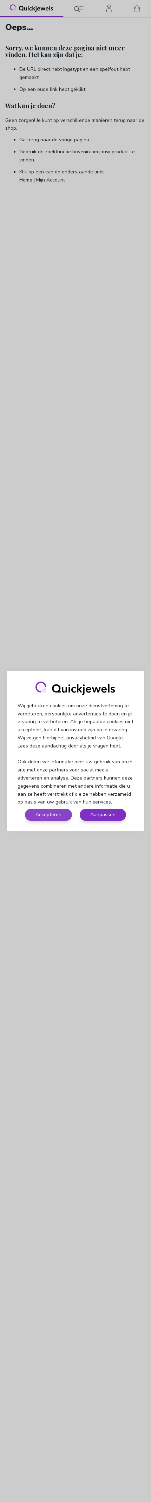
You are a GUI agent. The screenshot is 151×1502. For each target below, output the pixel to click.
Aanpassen (103, 814)
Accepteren (48, 814)
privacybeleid (81, 737)
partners (93, 778)
